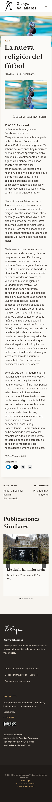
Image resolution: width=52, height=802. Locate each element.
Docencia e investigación (17, 681)
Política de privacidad (25, 783)
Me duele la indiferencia (26, 569)
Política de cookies (26, 786)
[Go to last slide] (8, 564)
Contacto (34, 674)
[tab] (20, 598)
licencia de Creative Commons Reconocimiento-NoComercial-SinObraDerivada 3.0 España (20, 742)
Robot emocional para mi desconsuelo (13, 492)
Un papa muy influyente (41, 490)
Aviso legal (25, 780)
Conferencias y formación (26, 668)
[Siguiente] (44, 564)
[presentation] (26, 549)
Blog (7, 41)
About (8, 668)
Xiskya (11, 74)
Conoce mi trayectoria (16, 674)
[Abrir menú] (46, 5)
